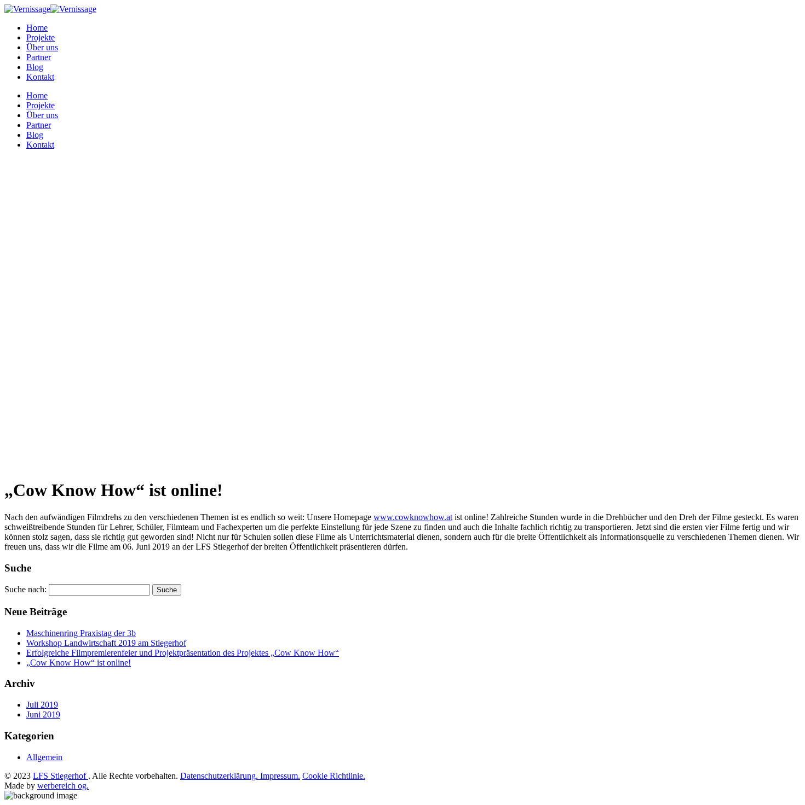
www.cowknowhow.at (412, 517)
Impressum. (280, 775)
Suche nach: (25, 589)
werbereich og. (63, 785)
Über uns (42, 47)
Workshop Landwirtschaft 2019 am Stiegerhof (106, 643)
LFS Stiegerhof (60, 775)
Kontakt (40, 76)
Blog (34, 67)
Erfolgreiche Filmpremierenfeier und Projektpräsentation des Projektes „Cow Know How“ (182, 652)
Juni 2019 (43, 714)
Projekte (40, 37)
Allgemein (44, 757)
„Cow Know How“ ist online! (78, 662)
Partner (38, 57)
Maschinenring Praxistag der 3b (81, 633)
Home (37, 27)
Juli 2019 (42, 704)
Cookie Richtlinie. (333, 775)
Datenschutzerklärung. (220, 775)
